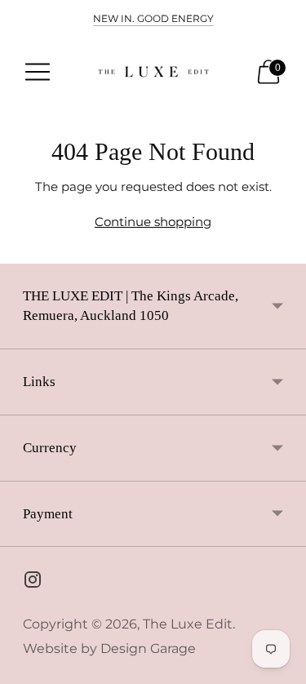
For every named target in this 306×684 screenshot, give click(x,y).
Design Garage (148, 648)
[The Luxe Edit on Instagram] (32, 582)
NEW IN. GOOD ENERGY (153, 18)
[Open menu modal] (37, 72)
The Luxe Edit (188, 624)
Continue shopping (153, 221)
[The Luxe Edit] (153, 72)
